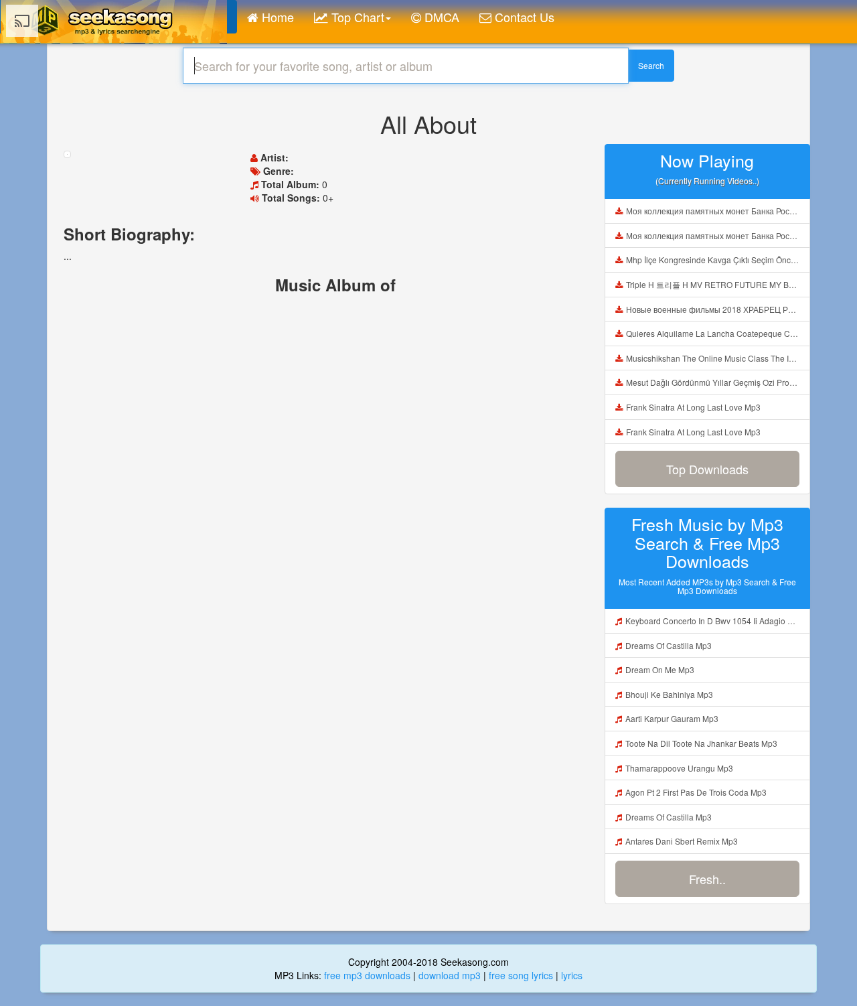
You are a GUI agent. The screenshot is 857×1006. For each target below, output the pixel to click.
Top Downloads (707, 469)
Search (651, 65)
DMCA (440, 16)
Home (276, 16)
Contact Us (522, 16)
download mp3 (449, 975)
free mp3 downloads (367, 975)
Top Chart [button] (356, 16)
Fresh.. (707, 878)
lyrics (571, 975)
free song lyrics (521, 975)
